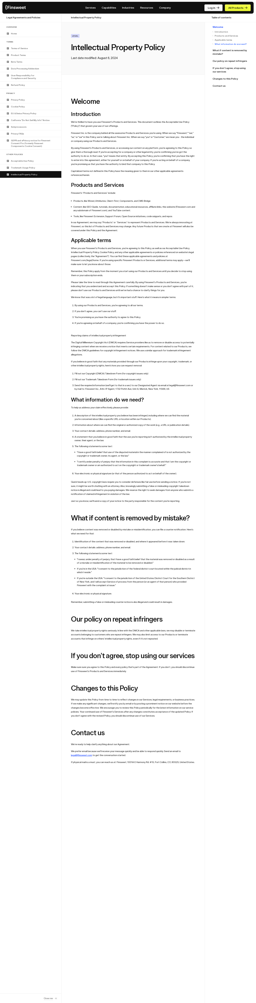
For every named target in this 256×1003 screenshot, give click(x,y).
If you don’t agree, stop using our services (229, 70)
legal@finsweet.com (81, 755)
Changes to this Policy (225, 78)
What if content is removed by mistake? (230, 52)
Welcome (218, 27)
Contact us (219, 85)
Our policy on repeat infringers (230, 61)
